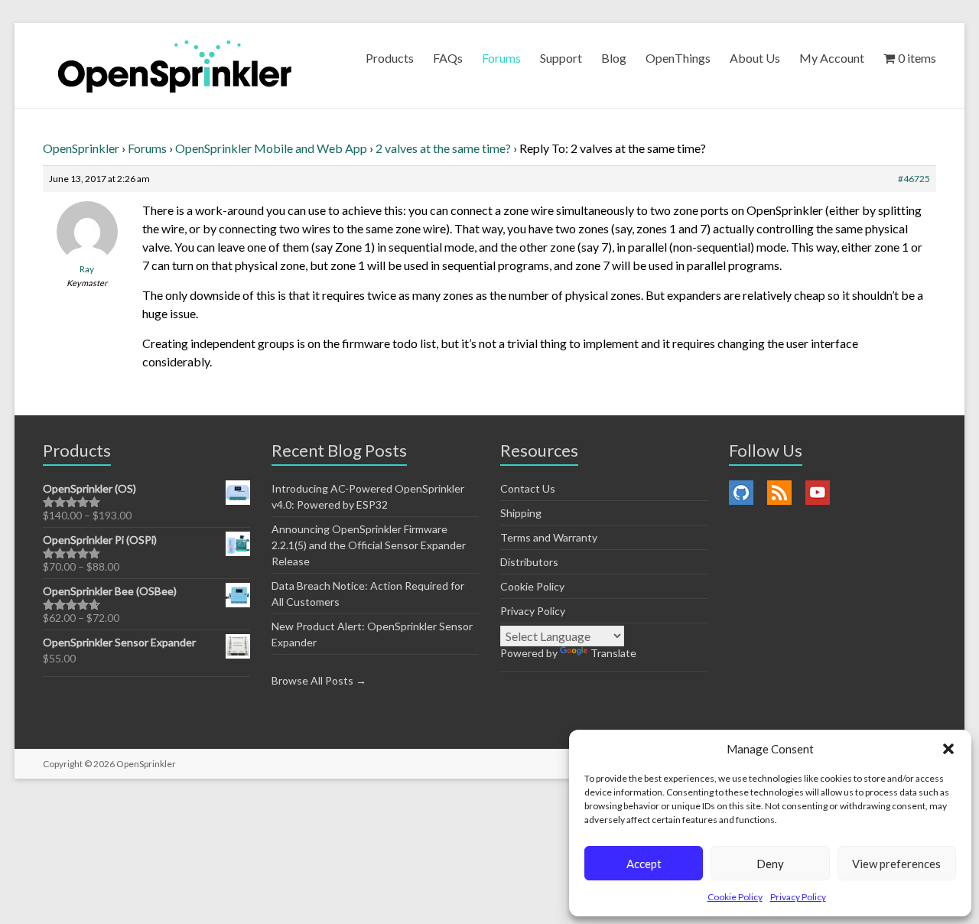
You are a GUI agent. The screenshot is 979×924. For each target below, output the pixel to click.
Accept (644, 863)
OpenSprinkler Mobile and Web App (271, 148)
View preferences (896, 863)
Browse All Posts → (319, 680)
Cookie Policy (735, 897)
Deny (770, 863)
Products (390, 57)
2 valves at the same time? (443, 148)
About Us (755, 57)
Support (561, 57)
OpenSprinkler (81, 148)
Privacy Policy (798, 897)
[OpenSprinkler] (175, 65)
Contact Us (527, 488)
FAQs (448, 57)
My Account (831, 57)
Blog (613, 57)
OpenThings (678, 57)
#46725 (914, 178)
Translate (613, 652)
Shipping (521, 512)
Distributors (529, 561)
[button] (948, 748)
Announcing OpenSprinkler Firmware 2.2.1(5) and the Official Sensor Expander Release (369, 545)
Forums (501, 57)
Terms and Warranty (548, 537)
